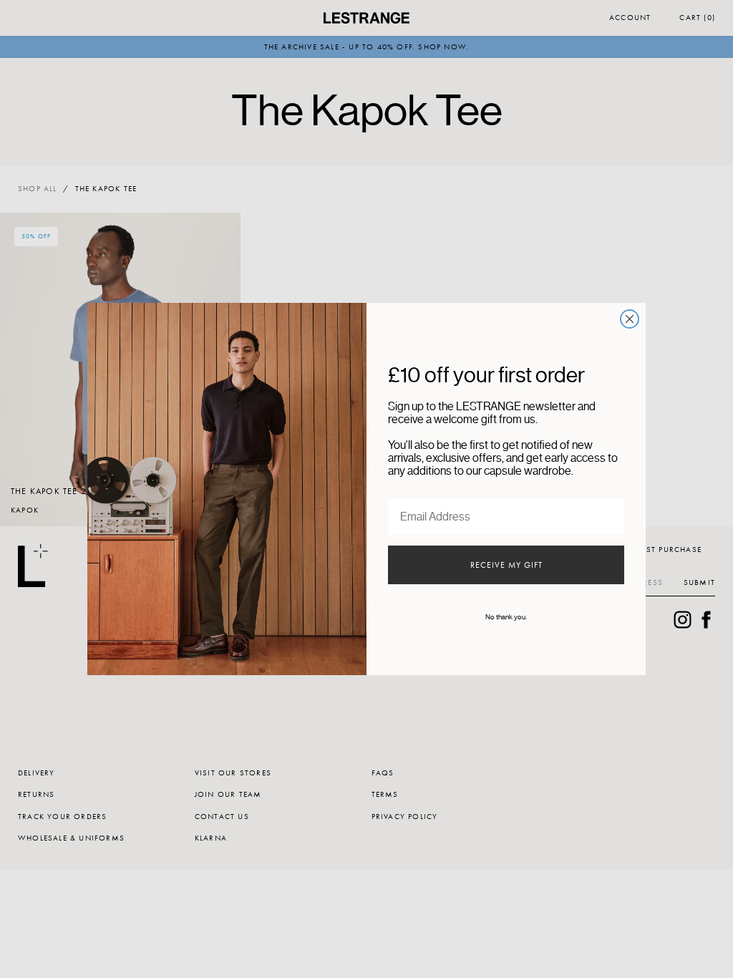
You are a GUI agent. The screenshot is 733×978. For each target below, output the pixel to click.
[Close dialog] (630, 319)
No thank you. (506, 617)
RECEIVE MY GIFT (506, 565)
